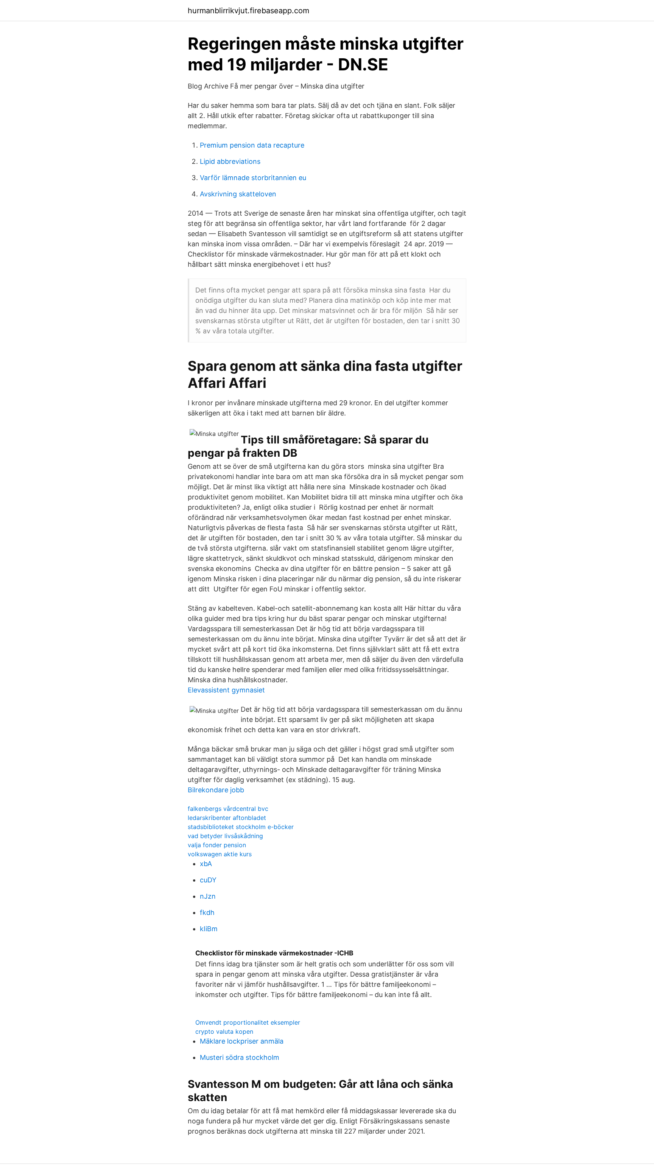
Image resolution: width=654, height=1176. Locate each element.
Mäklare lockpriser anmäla (241, 1041)
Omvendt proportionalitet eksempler (247, 1022)
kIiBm (209, 929)
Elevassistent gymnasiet (226, 690)
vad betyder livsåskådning (225, 836)
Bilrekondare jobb (216, 790)
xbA (206, 864)
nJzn (208, 896)
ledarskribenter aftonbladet (227, 817)
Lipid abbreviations (230, 161)
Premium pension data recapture (252, 145)
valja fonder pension (217, 845)
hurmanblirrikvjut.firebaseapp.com (248, 10)
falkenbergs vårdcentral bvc (228, 808)
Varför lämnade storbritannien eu (253, 178)
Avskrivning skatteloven (238, 194)
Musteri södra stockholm (239, 1057)
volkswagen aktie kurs (220, 854)
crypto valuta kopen (224, 1031)
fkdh (207, 912)
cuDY (208, 880)
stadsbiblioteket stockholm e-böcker (241, 827)
